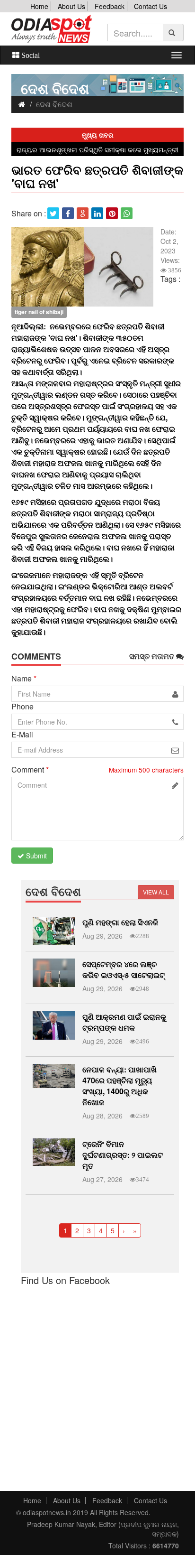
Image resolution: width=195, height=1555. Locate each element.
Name (23, 678)
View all (156, 892)
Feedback (109, 6)
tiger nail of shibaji (39, 311)
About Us (71, 6)
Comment (30, 769)
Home (39, 6)
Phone (22, 706)
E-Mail (22, 734)
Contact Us (150, 6)
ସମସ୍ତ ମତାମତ (152, 656)
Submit (35, 855)
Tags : (170, 279)
